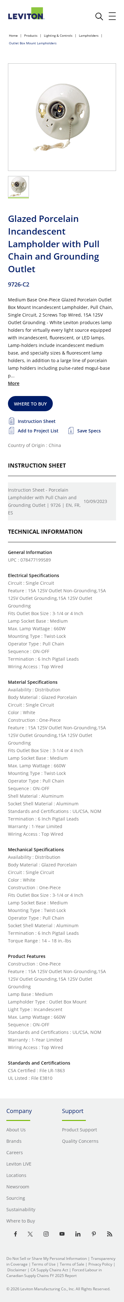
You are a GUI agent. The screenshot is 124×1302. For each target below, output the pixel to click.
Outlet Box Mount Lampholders (33, 43)
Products (31, 35)
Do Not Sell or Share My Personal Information (46, 1258)
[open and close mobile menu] (112, 16)
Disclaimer (16, 1270)
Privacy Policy (100, 1264)
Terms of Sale (72, 1264)
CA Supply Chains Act (49, 1270)
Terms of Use (44, 1264)
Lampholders (89, 35)
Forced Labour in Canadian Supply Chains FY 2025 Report (54, 1272)
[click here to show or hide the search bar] (99, 16)
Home (13, 35)
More (13, 383)
